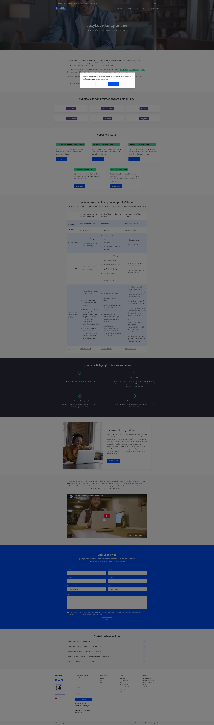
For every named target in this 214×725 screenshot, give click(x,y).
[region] (107, 80)
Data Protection (104, 79)
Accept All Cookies (113, 84)
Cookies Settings (101, 84)
